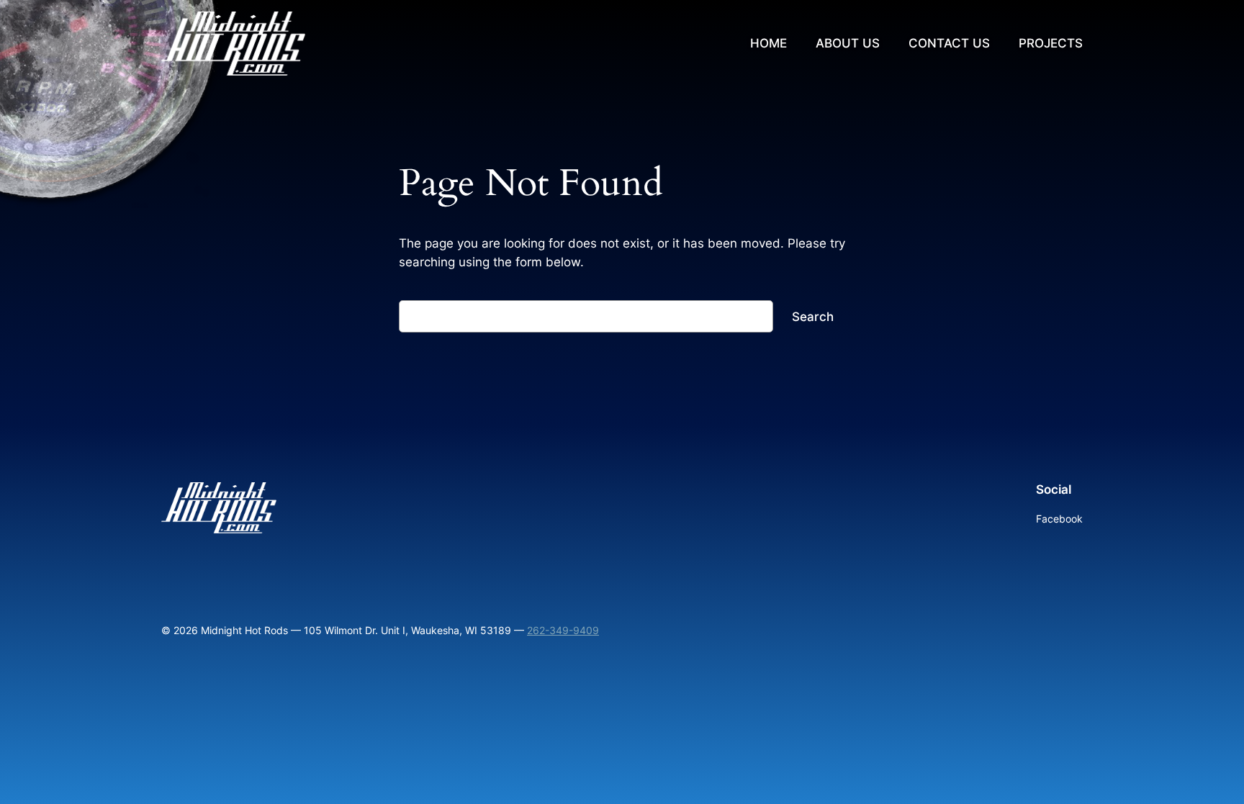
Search (813, 317)
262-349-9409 (563, 630)
